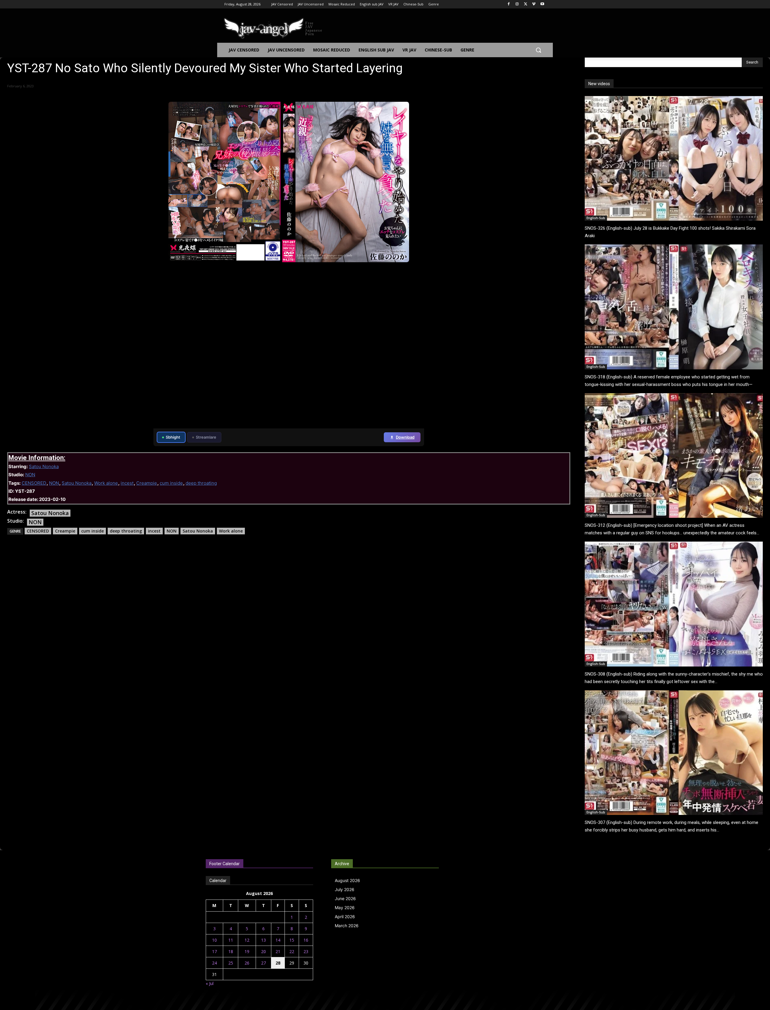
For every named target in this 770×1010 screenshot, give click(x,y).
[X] (525, 4)
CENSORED (34, 483)
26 (247, 963)
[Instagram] (517, 4)
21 (278, 951)
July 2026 (344, 889)
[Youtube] (542, 4)
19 (247, 951)
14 (278, 940)
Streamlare (206, 437)
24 (214, 963)
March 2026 (347, 925)
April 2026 (345, 916)
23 (305, 951)
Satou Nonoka (44, 466)
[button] (538, 50)
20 (263, 951)
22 (291, 951)
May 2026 (345, 907)
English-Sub (596, 218)
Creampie (146, 483)
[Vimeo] (533, 4)
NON (30, 474)
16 (305, 940)
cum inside (171, 483)
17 (214, 951)
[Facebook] (508, 4)
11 (230, 940)
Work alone (106, 483)
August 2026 (347, 880)
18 (230, 951)
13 (263, 940)
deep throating (201, 483)
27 (263, 963)
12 (247, 940)
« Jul (210, 983)
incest (127, 483)
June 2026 (345, 898)
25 (230, 963)
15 (291, 940)
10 (214, 940)
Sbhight (173, 437)
